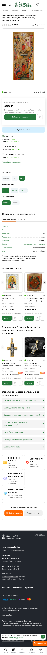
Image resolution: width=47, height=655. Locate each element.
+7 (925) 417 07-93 (10, 566)
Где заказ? (31, 652)
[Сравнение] (44, 4)
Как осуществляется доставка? (17, 440)
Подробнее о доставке (11, 162)
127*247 (23, 190)
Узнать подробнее (16, 638)
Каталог (13, 652)
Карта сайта (7, 615)
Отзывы (21, 219)
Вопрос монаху (37, 641)
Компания (17, 588)
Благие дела (7, 644)
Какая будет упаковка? (13, 432)
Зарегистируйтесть (28, 110)
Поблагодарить (15, 513)
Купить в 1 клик (23, 130)
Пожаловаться (33, 513)
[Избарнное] (37, 4)
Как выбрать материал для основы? (19, 400)
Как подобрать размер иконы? (17, 408)
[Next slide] (44, 282)
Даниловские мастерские (34, 244)
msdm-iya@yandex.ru (9, 579)
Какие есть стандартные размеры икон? (21, 415)
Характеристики (9, 219)
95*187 (14, 190)
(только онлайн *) (22, 102)
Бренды (29, 588)
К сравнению (40, 25)
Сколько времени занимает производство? (15, 424)
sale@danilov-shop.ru (10, 576)
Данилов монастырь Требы (13, 641)
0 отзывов (16, 25)
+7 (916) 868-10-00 (10, 559)
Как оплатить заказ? (12, 447)
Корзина (22, 652)
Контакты (41, 652)
